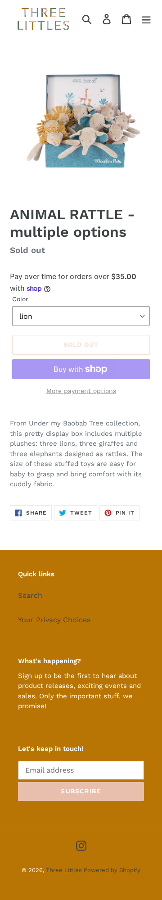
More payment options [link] (81, 390)
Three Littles (65, 870)
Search (30, 595)
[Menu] (146, 19)
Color (20, 299)
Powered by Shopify (112, 870)
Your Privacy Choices (54, 619)
